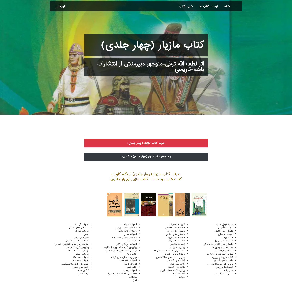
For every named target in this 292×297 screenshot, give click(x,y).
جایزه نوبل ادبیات (224, 224)
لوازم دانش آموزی (224, 274)
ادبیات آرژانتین (177, 244)
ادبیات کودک (82, 231)
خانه (227, 6)
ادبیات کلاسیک (177, 224)
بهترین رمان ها (177, 247)
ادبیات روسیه (130, 270)
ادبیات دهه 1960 (80, 257)
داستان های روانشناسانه (124, 237)
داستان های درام (176, 231)
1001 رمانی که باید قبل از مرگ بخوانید (122, 275)
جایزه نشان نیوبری (223, 241)
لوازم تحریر (83, 274)
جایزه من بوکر (81, 237)
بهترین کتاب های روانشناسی (170, 257)
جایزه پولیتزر (227, 237)
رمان (86, 234)
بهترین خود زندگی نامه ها (219, 254)
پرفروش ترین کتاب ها (77, 247)
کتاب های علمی (81, 267)
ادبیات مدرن (130, 234)
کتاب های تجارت (176, 267)
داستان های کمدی (223, 260)
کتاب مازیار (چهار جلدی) (152, 45)
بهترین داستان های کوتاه (124, 257)
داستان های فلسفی (175, 227)
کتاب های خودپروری (222, 257)
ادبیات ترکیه (179, 274)
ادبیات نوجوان (225, 234)
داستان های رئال (176, 241)
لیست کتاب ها (208, 6)
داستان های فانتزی (223, 231)
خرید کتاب (186, 6)
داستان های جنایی (175, 234)
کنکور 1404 (83, 270)
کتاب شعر (132, 267)
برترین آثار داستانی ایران (172, 270)
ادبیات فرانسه (82, 224)
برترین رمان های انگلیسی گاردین (72, 244)
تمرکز (134, 280)
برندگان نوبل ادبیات (174, 254)
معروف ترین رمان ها (222, 247)
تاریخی (61, 6)
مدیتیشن (228, 270)
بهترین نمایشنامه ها (78, 251)
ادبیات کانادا (130, 264)
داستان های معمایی (78, 227)
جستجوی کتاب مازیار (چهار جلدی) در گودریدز (146, 157)
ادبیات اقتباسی (129, 224)
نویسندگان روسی (224, 267)
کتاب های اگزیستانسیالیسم (75, 264)
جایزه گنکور (131, 241)
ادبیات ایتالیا (82, 254)
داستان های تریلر (176, 237)
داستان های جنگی (127, 231)
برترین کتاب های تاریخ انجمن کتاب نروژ (121, 252)
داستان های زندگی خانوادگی (218, 244)
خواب (182, 277)
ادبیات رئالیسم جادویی (77, 241)
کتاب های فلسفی (176, 260)
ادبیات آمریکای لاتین (126, 244)
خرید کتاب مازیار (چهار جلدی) (146, 143)
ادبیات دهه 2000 (128, 260)
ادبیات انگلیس (225, 227)
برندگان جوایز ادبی (223, 251)
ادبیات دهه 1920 (80, 260)
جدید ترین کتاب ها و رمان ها (169, 251)
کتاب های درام (177, 264)
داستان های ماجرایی (126, 227)
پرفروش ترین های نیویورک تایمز (120, 247)
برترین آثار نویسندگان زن (220, 264)
